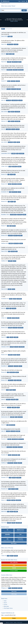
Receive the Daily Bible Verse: (9, 560)
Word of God (16, 243)
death (13, 111)
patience (8, 500)
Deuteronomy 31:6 (5, 417)
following (12, 251)
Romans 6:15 (4, 174)
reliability (9, 61)
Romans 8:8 (3, 372)
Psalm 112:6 (4, 44)
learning (13, 129)
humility (10, 327)
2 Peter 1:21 (4, 318)
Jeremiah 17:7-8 (4, 477)
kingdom (19, 166)
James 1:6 (3, 389)
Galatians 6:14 (4, 260)
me (4, 615)
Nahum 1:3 (3, 500)
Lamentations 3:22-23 (6, 153)
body (17, 399)
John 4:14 (3, 100)
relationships (21, 346)
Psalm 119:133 (4, 251)
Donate (14, 618)
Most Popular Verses (8, 608)
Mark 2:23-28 (4, 289)
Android (14, 568)
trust (9, 121)
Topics (19, 1)
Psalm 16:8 (3, 447)
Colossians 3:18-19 (5, 346)
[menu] (26, 2)
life (11, 36)
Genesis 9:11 (4, 81)
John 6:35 (3, 53)
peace (11, 511)
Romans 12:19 (4, 184)
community (15, 327)
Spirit (15, 354)
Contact (15, 622)
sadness (24, 214)
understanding (14, 439)
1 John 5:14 (3, 555)
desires (14, 225)
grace (11, 174)
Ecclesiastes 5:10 (4, 298)
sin (8, 174)
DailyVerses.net (3, 3)
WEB (2, 28)
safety (20, 61)
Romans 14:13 (4, 235)
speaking (13, 399)
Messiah (17, 129)
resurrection (17, 111)
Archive (5, 604)
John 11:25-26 (4, 111)
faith (9, 111)
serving (18, 354)
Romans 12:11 (4, 354)
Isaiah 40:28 (3, 522)
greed (14, 298)
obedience (14, 166)
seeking (11, 337)
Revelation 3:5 (4, 366)
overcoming (11, 366)
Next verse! (14, 591)
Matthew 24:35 (4, 243)
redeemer (15, 69)
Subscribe (23, 1)
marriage (16, 346)
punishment (18, 500)
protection (16, 44)
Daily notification (14, 562)
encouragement (13, 214)
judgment (15, 235)
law (8, 36)
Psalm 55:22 (4, 61)
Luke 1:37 (3, 431)
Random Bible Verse (6, 575)
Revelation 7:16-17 (5, 214)
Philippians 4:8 (4, 588)
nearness (9, 407)
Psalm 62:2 (3, 89)
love (17, 153)
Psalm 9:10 (3, 337)
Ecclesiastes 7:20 (4, 191)
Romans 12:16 (4, 327)
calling (10, 166)
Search (8, 3)
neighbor (20, 235)
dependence (21, 69)
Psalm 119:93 (4, 36)
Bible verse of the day (7, 548)
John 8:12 (3, 308)
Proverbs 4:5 (4, 439)
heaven (21, 243)
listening (15, 555)
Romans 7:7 (3, 225)
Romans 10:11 (4, 380)
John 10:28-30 (4, 142)
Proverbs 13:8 (4, 454)
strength (13, 500)
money (13, 121)
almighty (18, 431)
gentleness (10, 235)
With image (14, 594)
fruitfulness (19, 477)
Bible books (6, 606)
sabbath (9, 289)
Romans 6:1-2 (4, 201)
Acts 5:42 (3, 129)
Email (14, 565)
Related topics (5, 527)
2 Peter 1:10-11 (4, 166)
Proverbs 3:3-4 (4, 488)
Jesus (15, 142)
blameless (8, 399)
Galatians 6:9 (4, 462)
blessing (14, 477)
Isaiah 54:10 (3, 511)
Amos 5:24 (3, 424)
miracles (8, 431)
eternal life (8, 100)
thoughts (20, 588)
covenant (13, 81)
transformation (14, 100)
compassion (22, 153)
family (18, 407)
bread (13, 289)
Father (18, 142)
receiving (20, 100)
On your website (14, 570)
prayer (14, 389)
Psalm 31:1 (3, 69)
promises (17, 81)
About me (7, 622)
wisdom (9, 439)
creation (9, 522)
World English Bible (8, 28)
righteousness (10, 44)
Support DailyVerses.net (7, 613)
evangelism (8, 129)
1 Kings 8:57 (4, 407)
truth (10, 588)
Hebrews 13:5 (4, 121)
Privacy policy (19, 622)
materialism (17, 121)
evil (16, 251)
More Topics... (14, 543)
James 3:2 (3, 399)
